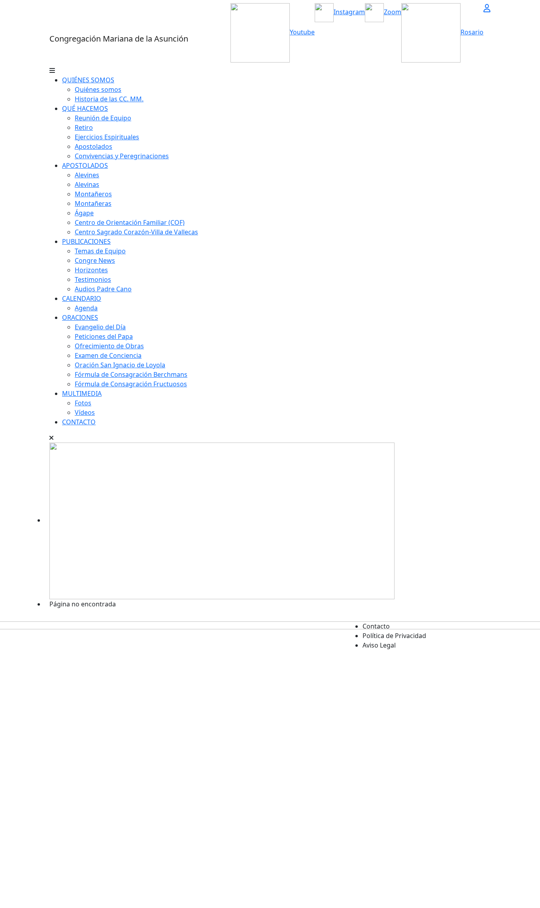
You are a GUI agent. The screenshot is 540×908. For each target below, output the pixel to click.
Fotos (83, 403)
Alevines (87, 175)
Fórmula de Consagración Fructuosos (131, 384)
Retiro (84, 127)
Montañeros (93, 194)
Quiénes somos (98, 89)
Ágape (84, 213)
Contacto (376, 626)
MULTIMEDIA (82, 393)
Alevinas (87, 184)
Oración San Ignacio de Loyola (120, 365)
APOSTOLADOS (85, 165)
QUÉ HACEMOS (85, 108)
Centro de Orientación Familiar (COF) (130, 222)
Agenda (86, 308)
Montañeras (93, 203)
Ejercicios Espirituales (107, 137)
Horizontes (91, 270)
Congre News (95, 260)
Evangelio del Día (100, 327)
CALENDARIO (81, 298)
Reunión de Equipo (103, 118)
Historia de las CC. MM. (109, 99)
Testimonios (93, 279)
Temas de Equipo (100, 251)
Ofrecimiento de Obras (109, 346)
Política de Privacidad (394, 635)
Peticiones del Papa (104, 336)
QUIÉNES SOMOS (88, 80)
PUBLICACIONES (86, 241)
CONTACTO (79, 422)
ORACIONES (80, 317)
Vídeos (85, 412)
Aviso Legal (379, 645)
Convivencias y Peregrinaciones (122, 156)
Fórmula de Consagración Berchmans (131, 374)
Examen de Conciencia (108, 355)
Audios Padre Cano (103, 289)
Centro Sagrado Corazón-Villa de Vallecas (136, 232)
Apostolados (93, 146)
